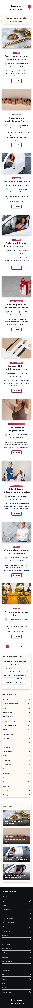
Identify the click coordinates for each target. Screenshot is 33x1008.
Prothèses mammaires (19, 675)
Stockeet (7, 685)
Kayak (25, 671)
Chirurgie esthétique (16, 485)
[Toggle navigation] (3, 7)
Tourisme (5, 790)
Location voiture (8, 764)
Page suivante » (16, 650)
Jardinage (6, 756)
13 (21, 646)
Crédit (5, 730)
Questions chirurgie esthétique (13, 678)
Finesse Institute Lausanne (12, 671)
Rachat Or (16, 53)
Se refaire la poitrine (10, 682)
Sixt (22, 682)
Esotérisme (6, 743)
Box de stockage (8, 717)
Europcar (7, 668)
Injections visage (8, 751)
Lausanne (16, 6)
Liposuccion (6, 760)
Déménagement (8, 734)
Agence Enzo (8, 661)
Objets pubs (16, 114)
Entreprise (6, 738)
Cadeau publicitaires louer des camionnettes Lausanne (16, 246)
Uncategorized (7, 795)
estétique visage (20, 664)
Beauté (5, 708)
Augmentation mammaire (16, 424)
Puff (4, 777)
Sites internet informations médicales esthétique (16, 492)
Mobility (7, 675)
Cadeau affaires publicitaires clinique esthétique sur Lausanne (16, 369)
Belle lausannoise (13, 63)
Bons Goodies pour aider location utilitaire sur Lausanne (16, 185)
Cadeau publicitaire (16, 301)
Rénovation (6, 786)
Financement (7, 747)
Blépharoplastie (7, 712)
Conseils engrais (20, 661)
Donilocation (8, 664)
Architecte (16, 547)
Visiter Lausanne (18, 685)
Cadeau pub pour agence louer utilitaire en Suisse (16, 308)
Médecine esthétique (9, 769)
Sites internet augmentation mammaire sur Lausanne (16, 431)
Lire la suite (16, 81)
